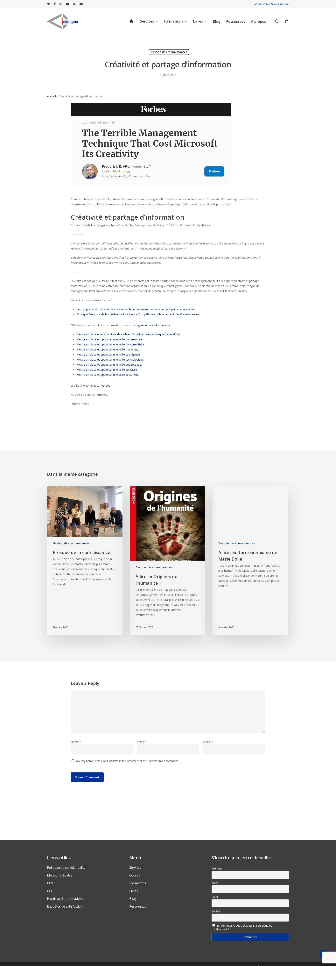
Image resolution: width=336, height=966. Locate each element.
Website (208, 742)
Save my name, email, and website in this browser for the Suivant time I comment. (126, 761)
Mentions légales (59, 875)
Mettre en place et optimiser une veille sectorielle (107, 374)
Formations (137, 883)
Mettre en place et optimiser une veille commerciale (109, 339)
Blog (132, 898)
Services (135, 867)
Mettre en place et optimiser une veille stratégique (108, 354)
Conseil (134, 875)
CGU (50, 891)
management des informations (150, 325)
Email (141, 742)
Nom (215, 882)
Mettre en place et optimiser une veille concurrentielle (110, 344)
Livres (133, 891)
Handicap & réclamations (65, 898)
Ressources (137, 906)
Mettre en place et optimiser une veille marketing (107, 349)
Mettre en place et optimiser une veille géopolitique (109, 364)
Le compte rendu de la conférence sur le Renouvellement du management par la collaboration (136, 309)
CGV (50, 883)
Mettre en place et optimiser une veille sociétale (107, 369)
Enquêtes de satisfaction (65, 906)
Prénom (217, 868)
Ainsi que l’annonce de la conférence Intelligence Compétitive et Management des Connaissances (138, 314)
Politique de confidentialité (66, 867)
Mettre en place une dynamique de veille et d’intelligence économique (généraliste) (128, 334)
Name (76, 742)
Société (216, 911)
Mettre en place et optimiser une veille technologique (110, 359)
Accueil (51, 96)
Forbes (105, 385)
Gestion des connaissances (169, 52)
